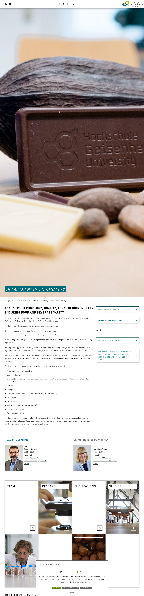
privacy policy (85, 582)
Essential (63, 572)
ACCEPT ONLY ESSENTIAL (70, 588)
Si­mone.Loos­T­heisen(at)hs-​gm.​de (105, 462)
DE (60, 4)
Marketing (82, 572)
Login (74, 4)
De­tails (26, 465)
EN (64, 4)
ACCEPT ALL (56, 588)
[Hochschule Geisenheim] (132, 4)
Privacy (72, 592)
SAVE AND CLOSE (86, 588)
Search (68, 4)
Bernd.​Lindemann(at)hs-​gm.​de (35, 462)
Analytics (73, 572)
